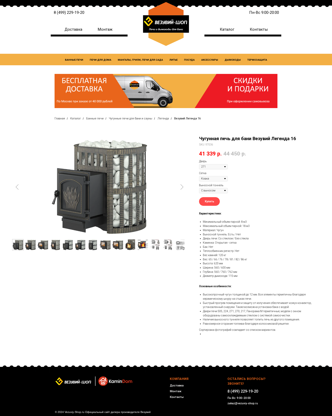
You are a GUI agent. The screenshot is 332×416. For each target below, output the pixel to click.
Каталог (227, 29)
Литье (173, 59)
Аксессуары (209, 59)
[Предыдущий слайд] (17, 187)
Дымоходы (233, 59)
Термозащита (257, 59)
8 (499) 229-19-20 (69, 12)
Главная (60, 118)
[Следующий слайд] (182, 187)
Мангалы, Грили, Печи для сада (140, 59)
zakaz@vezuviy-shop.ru (242, 403)
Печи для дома (100, 59)
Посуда (189, 59)
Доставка (73, 29)
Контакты (259, 29)
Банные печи (74, 59)
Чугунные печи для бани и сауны (130, 118)
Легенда (163, 118)
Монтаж (105, 29)
